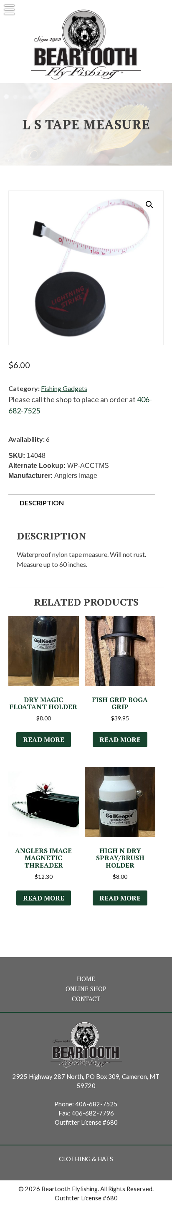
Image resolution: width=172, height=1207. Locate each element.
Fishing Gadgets (64, 388)
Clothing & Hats (86, 1158)
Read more (43, 739)
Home (86, 979)
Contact (86, 999)
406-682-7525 (96, 1104)
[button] (149, 204)
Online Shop (86, 989)
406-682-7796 (92, 1113)
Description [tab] (42, 503)
